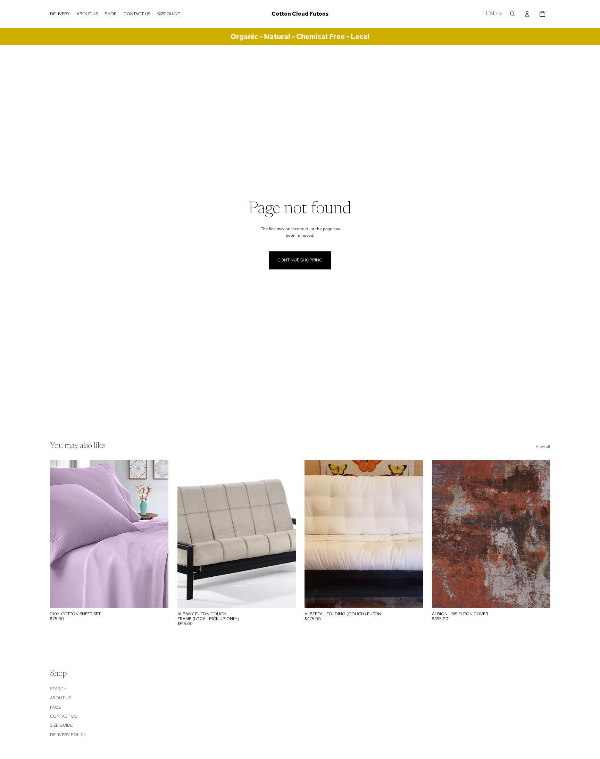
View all (543, 446)
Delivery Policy (68, 734)
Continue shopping (300, 260)
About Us (60, 698)
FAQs (55, 707)
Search (58, 689)
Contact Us (63, 716)
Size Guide (61, 725)
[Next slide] (158, 534)
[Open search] (512, 14)
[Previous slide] (60, 534)
